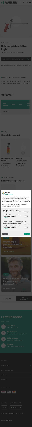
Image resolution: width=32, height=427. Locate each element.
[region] (16, 220)
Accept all (27, 234)
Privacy (11, 194)
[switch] (26, 212)
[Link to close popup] (29, 192)
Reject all (5, 234)
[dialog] (16, 213)
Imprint (7, 194)
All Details (6, 217)
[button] (25, 212)
